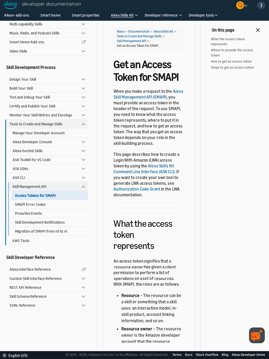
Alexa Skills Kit (122, 15)
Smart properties (86, 15)
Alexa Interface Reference (30, 269)
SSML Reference (22, 305)
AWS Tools (20, 240)
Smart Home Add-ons (26, 42)
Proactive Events (28, 213)
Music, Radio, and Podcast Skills (34, 33)
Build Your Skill (21, 88)
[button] (122, 17)
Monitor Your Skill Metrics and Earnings (40, 115)
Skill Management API (29, 186)
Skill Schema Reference (27, 296)
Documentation (139, 31)
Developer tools (201, 15)
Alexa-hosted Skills (28, 150)
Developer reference (161, 15)
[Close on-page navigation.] (258, 28)
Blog (225, 354)
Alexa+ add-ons (16, 15)
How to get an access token (231, 61)
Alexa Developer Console (32, 142)
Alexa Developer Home (248, 354)
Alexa (120, 31)
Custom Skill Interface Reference (35, 278)
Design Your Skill (22, 79)
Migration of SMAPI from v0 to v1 (41, 231)
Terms (177, 354)
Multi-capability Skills (26, 24)
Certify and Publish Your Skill (32, 106)
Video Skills (18, 51)
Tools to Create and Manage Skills (36, 124)
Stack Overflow (207, 354)
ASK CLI (19, 177)
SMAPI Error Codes (30, 204)
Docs (189, 354)
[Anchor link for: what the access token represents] (158, 244)
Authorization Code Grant (136, 189)
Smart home (50, 15)
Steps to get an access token (232, 67)
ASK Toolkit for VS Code (31, 159)
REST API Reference (25, 287)
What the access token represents (228, 41)
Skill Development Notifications (40, 222)
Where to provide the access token (232, 52)
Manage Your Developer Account (38, 133)
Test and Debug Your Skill (29, 97)
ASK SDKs (20, 168)
